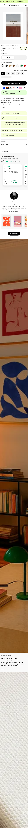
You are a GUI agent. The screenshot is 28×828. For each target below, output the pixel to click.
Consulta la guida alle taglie (20, 70)
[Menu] (1, 5)
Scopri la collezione (14, 233)
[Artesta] (14, 5)
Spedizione (3, 141)
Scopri (2, 669)
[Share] (25, 48)
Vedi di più (3, 107)
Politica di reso (4, 144)
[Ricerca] (4, 5)
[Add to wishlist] (21, 48)
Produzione (3, 147)
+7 (24, 88)
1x (3, 50)
